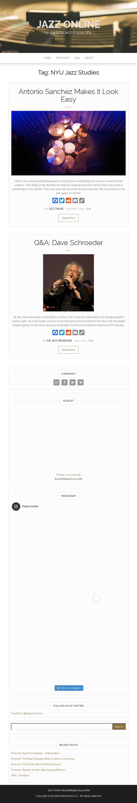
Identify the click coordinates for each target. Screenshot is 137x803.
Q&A (77, 57)
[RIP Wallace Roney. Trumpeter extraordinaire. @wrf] (40, 655)
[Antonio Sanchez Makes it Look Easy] (68, 143)
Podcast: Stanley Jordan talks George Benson (38, 769)
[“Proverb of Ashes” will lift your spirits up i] (96, 655)
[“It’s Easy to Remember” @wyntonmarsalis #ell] (40, 598)
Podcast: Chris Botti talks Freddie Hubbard (36, 764)
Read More (68, 217)
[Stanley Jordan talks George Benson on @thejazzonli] (96, 598)
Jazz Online (68, 24)
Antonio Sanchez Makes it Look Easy (68, 95)
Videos (67, 107)
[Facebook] (55, 201)
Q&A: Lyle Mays (20, 775)
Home (47, 57)
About (89, 57)
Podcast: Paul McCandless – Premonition (35, 753)
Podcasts (62, 57)
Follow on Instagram (70, 688)
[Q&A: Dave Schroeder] (68, 282)
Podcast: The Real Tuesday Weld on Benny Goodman (43, 758)
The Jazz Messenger (59, 340)
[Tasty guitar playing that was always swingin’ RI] (96, 541)
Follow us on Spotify (68, 474)
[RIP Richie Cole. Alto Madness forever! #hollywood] (40, 541)
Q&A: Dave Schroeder (68, 243)
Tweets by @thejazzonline (26, 713)
